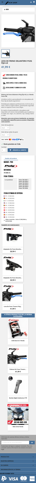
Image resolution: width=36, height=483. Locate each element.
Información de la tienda (10, 469)
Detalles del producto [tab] (11, 158)
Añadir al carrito (17, 150)
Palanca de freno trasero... (18, 369)
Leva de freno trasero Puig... (13, 306)
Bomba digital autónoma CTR (18, 398)
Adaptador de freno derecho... (12, 249)
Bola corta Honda (18, 426)
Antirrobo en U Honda (18, 340)
